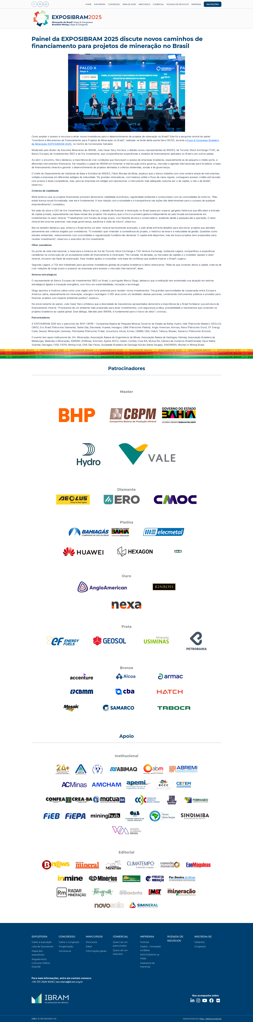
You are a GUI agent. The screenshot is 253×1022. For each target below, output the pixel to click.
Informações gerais (96, 951)
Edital (89, 946)
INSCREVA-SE (203, 936)
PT (34, 4)
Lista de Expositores (42, 946)
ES (40, 4)
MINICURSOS (144, 4)
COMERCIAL (158, 4)
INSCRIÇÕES (212, 4)
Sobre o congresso (69, 942)
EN (46, 4)
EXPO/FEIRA (99, 4)
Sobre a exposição (42, 942)
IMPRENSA (196, 4)
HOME (88, 4)
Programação (66, 946)
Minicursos (91, 942)
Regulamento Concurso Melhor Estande (41, 963)
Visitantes (199, 942)
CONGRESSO (114, 4)
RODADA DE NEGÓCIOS (178, 4)
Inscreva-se (65, 951)
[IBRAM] (50, 998)
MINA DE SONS (129, 4)
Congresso (200, 946)
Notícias (144, 942)
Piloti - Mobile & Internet (210, 1018)
